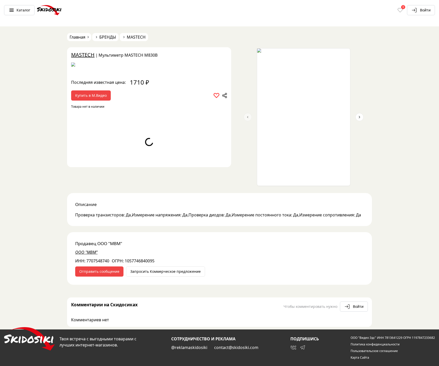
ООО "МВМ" (86, 252)
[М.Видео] (149, 66)
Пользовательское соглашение (374, 351)
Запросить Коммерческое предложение (165, 271)
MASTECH (83, 54)
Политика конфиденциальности (375, 344)
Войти (425, 10)
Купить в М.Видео (91, 95)
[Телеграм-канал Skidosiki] (303, 347)
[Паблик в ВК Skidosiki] (293, 347)
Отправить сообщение (99, 271)
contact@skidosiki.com (236, 347)
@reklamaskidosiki (189, 347)
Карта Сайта (360, 358)
